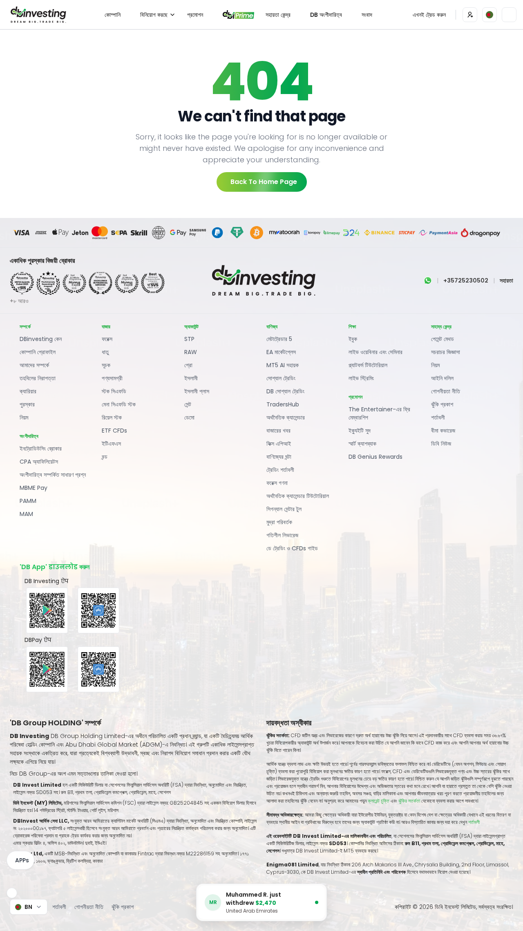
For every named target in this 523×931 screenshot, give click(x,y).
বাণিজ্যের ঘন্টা (278, 457)
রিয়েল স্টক (112, 417)
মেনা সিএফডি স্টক (119, 404)
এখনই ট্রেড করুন (429, 15)
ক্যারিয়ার (28, 391)
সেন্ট (187, 404)
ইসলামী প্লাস (196, 391)
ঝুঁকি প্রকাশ (442, 404)
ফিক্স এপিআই (278, 444)
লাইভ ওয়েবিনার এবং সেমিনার (375, 352)
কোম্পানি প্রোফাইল (38, 352)
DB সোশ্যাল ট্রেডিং (285, 391)
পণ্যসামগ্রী (112, 378)
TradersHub (282, 404)
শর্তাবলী (438, 417)
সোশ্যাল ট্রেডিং (280, 378)
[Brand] (37, 14)
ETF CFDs (114, 430)
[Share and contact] (12, 893)
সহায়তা (506, 280)
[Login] (470, 14)
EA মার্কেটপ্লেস (281, 352)
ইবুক (353, 339)
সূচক (106, 365)
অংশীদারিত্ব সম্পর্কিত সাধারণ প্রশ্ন (53, 475)
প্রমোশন (195, 15)
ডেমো (189, 417)
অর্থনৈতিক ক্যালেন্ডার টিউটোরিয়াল (297, 496)
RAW (190, 352)
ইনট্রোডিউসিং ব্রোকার (41, 448)
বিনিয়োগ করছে (154, 15)
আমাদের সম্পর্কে (34, 365)
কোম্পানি (113, 15)
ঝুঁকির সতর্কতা (409, 800)
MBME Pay (33, 488)
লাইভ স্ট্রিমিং (361, 378)
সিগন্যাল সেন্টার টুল (284, 509)
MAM (26, 514)
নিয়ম (24, 417)
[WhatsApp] (428, 280)
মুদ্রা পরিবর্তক (279, 522)
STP (189, 339)
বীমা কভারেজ (443, 430)
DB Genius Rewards (375, 457)
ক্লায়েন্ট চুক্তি (378, 800)
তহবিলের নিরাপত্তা (38, 378)
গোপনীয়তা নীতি (445, 391)
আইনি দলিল (442, 378)
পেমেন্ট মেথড (442, 339)
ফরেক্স (107, 339)
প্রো (188, 365)
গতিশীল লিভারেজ (282, 535)
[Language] (489, 14)
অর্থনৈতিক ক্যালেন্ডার (285, 417)
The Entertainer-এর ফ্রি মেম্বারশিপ (379, 413)
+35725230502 (465, 280)
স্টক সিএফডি (114, 391)
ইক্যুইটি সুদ (360, 430)
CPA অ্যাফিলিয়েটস (39, 462)
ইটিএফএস (111, 444)
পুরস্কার (27, 404)
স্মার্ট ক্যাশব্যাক (362, 444)
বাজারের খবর (278, 430)
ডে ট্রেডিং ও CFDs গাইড (292, 548)
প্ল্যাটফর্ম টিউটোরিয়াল (368, 365)
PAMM (28, 501)
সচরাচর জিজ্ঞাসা (445, 352)
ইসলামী (191, 378)
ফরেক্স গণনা (277, 483)
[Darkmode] (509, 14)
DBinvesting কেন (41, 339)
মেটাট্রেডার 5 (279, 339)
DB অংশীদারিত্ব (326, 15)
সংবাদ (367, 15)
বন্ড (104, 457)
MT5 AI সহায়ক (282, 365)
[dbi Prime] (239, 14)
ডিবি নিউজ (441, 444)
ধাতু (105, 352)
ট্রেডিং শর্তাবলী (280, 470)
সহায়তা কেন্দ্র (278, 15)
